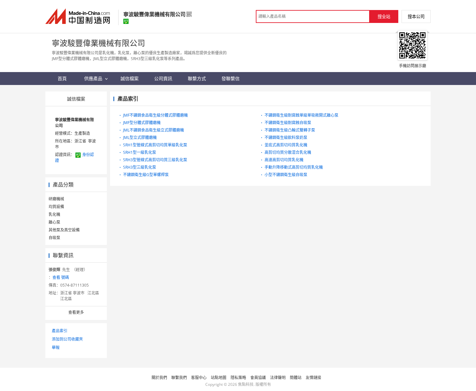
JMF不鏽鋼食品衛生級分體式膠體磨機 (155, 115)
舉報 (56, 347)
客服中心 (199, 377)
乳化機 (54, 214)
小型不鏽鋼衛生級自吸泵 (286, 174)
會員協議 (258, 377)
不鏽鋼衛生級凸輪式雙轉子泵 (290, 130)
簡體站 (295, 377)
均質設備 (56, 206)
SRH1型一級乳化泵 (139, 152)
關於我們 (159, 377)
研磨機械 (56, 199)
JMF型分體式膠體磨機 (142, 122)
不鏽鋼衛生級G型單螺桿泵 (146, 174)
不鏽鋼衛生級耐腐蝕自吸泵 (288, 122)
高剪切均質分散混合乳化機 (288, 152)
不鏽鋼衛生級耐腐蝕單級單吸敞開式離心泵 (301, 115)
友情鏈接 (313, 377)
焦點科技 (246, 384)
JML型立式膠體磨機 (140, 137)
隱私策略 (238, 377)
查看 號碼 (60, 277)
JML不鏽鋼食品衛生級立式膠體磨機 (153, 130)
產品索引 (59, 330)
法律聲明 (278, 377)
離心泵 (54, 222)
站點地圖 (218, 377)
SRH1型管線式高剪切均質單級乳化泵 (155, 145)
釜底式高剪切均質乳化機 (286, 145)
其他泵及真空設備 (64, 230)
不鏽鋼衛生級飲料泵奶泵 (286, 137)
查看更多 (76, 312)
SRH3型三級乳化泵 (139, 167)
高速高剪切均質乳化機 (284, 160)
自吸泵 (54, 237)
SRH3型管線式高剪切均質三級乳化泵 (155, 160)
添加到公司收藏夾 (67, 339)
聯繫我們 (179, 377)
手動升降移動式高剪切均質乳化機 (294, 167)
